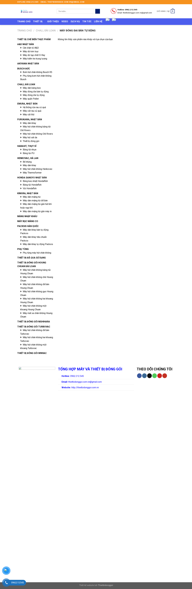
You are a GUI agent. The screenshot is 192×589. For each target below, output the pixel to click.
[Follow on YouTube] (164, 375)
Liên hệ (98, 21)
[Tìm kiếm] (97, 11)
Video (64, 21)
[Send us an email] (173, 2)
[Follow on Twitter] (170, 2)
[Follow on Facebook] (165, 2)
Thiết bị (38, 21)
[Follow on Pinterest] (159, 375)
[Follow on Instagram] (168, 2)
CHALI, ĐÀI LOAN (46, 30)
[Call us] (154, 375)
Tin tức (87, 21)
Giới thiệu (53, 21)
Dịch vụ (75, 21)
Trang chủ (24, 21)
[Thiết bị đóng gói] (34, 11)
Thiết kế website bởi (96, 585)
